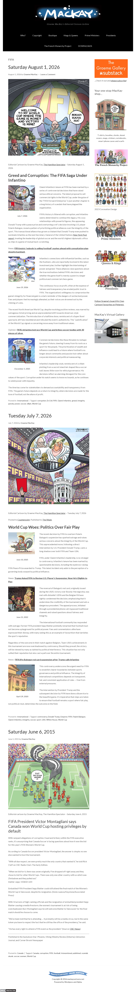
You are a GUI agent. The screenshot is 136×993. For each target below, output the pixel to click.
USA (44, 720)
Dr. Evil (49, 400)
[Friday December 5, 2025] (21, 365)
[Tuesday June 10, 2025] (21, 556)
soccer (23, 404)
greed (74, 400)
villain (29, 404)
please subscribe (118, 80)
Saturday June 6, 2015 (31, 732)
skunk (10, 956)
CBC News (75, 929)
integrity (81, 400)
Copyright (37, 35)
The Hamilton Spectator (54, 164)
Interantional (66, 953)
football (57, 953)
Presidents (111, 35)
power (17, 404)
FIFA (55, 400)
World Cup (36, 404)
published (77, 953)
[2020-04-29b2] (21, 693)
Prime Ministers (92, 35)
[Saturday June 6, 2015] (48, 776)
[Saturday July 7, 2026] (21, 213)
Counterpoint (24, 519)
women (23, 956)
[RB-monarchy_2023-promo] (111, 189)
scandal (85, 953)
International (22, 400)
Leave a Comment (48, 74)
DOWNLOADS (85, 46)
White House (51, 720)
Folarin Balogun (79, 717)
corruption (41, 400)
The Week (47, 519)
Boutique (52, 35)
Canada (20, 953)
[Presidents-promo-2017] (111, 291)
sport (39, 720)
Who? (23, 35)
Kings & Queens (71, 35)
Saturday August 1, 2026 (34, 67)
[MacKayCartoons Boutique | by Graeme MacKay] (111, 132)
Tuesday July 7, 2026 (30, 416)
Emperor (64, 717)
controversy (42, 717)
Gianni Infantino (64, 400)
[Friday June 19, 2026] (21, 284)
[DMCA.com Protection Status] (8, 991)
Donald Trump (54, 717)
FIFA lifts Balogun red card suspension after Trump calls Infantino (47, 659)
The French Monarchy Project (57, 46)
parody (11, 404)
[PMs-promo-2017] (111, 241)
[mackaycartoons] (68, 18)
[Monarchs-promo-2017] (111, 264)
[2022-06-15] (21, 614)
